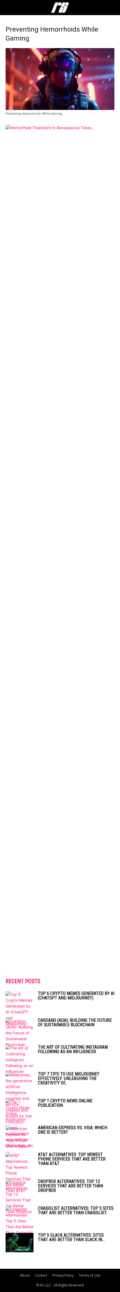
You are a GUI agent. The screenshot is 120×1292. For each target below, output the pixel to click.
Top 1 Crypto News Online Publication (65, 1103)
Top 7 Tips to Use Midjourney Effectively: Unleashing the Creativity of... (68, 1078)
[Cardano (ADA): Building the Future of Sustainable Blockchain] (19, 1033)
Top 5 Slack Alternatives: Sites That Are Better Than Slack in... (71, 1237)
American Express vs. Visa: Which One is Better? (72, 1130)
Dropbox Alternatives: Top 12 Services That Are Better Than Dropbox (70, 1186)
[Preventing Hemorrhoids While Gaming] (60, 108)
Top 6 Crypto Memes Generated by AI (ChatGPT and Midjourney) (76, 996)
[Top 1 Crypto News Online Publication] (19, 1110)
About (25, 1275)
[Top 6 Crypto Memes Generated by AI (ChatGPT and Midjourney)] (19, 1009)
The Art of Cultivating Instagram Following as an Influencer (73, 1049)
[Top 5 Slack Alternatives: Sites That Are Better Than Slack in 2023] (19, 1242)
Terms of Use (89, 1275)
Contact (41, 1275)
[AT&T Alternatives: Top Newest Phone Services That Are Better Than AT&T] (19, 1173)
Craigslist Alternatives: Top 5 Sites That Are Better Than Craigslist (76, 1210)
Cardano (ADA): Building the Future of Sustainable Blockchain (75, 1022)
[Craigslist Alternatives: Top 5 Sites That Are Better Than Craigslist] (19, 1220)
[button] (9, 7)
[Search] (112, 7)
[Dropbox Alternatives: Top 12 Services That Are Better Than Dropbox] (19, 1197)
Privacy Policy (63, 1275)
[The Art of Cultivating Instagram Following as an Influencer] (19, 1059)
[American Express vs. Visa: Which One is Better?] (19, 1137)
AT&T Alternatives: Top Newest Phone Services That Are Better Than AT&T (71, 1159)
